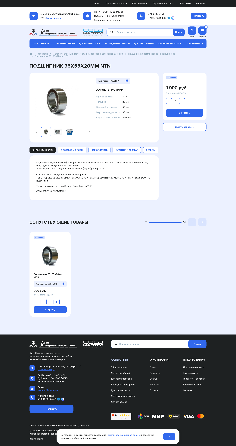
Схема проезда (53, 18)
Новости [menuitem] (154, 384)
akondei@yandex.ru (48, 390)
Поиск (197, 344)
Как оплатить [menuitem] (139, 3)
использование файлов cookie (123, 435)
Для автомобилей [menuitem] (120, 373)
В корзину (184, 112)
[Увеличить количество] (182, 101)
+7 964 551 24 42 (157, 18)
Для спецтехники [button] (144, 43)
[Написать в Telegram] (168, 18)
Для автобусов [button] (195, 43)
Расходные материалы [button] (117, 43)
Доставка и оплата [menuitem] (116, 3)
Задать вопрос (183, 127)
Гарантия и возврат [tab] (127, 150)
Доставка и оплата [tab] (72, 150)
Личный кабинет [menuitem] (192, 384)
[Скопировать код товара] (127, 81)
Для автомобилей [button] (65, 43)
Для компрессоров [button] (90, 43)
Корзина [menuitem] (187, 390)
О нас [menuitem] (97, 3)
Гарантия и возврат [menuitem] (194, 378)
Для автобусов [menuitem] (119, 402)
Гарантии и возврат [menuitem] (164, 3)
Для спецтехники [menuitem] (120, 390)
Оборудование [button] (41, 43)
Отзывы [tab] (150, 150)
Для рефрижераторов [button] (169, 43)
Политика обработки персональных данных (59, 425)
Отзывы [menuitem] (200, 3)
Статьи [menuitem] (153, 378)
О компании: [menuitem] (159, 359)
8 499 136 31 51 (156, 14)
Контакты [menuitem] (185, 3)
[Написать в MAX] (172, 18)
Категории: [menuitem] (119, 359)
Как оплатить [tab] (99, 150)
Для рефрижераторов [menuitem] (123, 396)
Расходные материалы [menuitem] (123, 384)
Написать (198, 15)
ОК (169, 436)
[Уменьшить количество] (169, 101)
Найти (178, 32)
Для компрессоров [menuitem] (121, 378)
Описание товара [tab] (42, 150)
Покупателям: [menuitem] (194, 359)
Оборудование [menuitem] (119, 367)
